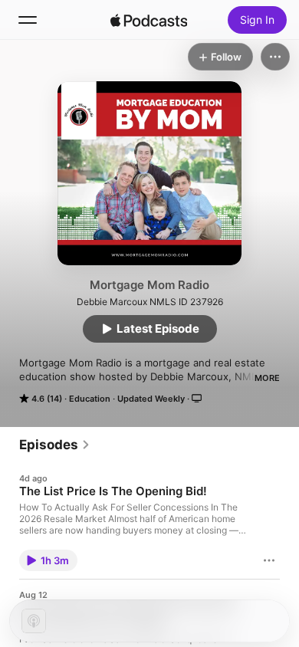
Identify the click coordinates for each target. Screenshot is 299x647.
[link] (54, 444)
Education (89, 398)
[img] (149, 20)
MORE (267, 378)
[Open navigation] (27, 20)
